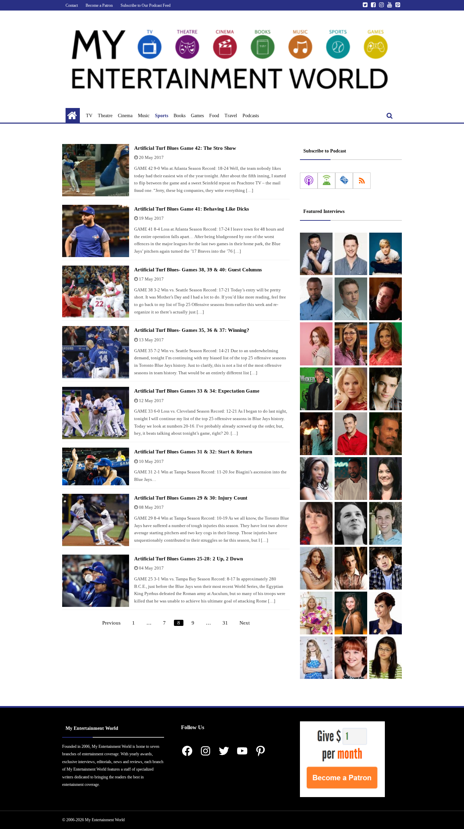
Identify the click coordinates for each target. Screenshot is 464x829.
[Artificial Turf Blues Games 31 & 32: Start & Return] (95, 466)
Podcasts (251, 115)
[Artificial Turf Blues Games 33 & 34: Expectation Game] (95, 413)
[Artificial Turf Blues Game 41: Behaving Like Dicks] (95, 231)
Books (179, 115)
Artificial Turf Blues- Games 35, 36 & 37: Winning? (191, 330)
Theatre (105, 115)
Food (214, 115)
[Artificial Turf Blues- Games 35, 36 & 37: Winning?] (95, 352)
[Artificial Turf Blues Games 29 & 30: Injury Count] (95, 520)
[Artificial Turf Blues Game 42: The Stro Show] (95, 170)
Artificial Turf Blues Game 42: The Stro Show (185, 148)
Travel (231, 115)
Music (143, 115)
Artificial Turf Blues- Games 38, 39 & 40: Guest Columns (198, 269)
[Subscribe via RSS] (362, 181)
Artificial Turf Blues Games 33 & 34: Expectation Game (197, 391)
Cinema (125, 115)
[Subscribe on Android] (326, 181)
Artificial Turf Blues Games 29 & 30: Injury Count (190, 498)
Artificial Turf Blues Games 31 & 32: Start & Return (193, 451)
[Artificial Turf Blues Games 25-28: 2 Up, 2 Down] (95, 581)
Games (197, 115)
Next (244, 623)
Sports (161, 115)
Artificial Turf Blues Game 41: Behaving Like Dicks (191, 209)
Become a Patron (99, 5)
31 (225, 623)
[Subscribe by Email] (344, 181)
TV (89, 115)
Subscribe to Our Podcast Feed (146, 5)
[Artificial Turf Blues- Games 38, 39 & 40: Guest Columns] (95, 292)
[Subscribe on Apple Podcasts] (309, 181)
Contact (72, 5)
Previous (111, 623)
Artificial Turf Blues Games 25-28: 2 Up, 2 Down (188, 558)
